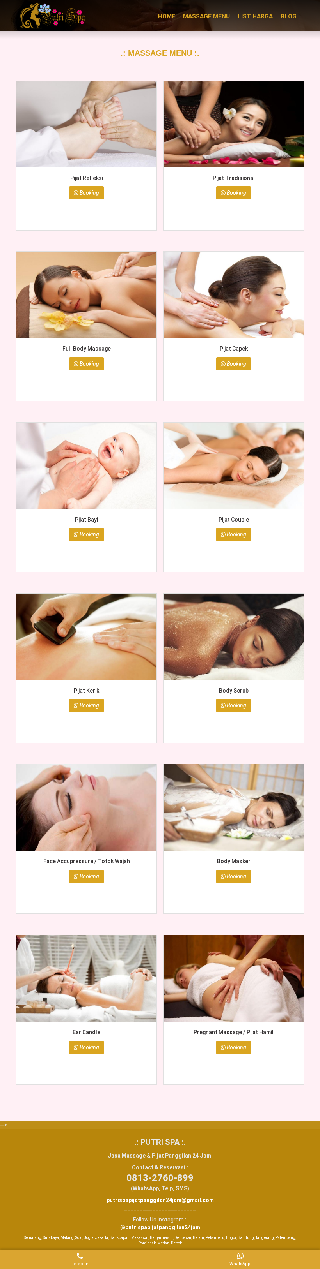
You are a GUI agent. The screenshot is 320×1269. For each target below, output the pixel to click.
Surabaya (51, 1238)
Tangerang (265, 1238)
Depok (176, 1243)
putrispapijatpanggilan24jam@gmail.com (160, 1200)
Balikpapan (120, 1238)
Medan (163, 1243)
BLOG (289, 16)
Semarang (32, 1238)
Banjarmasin (161, 1238)
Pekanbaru (215, 1238)
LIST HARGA (255, 16)
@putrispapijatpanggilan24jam (160, 1227)
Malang (67, 1238)
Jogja (89, 1238)
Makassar (139, 1238)
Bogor (231, 1238)
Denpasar (182, 1238)
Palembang (285, 1238)
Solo (78, 1238)
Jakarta (101, 1238)
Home (166, 16)
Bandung (246, 1238)
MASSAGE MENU (206, 16)
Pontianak (147, 1243)
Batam (198, 1238)
